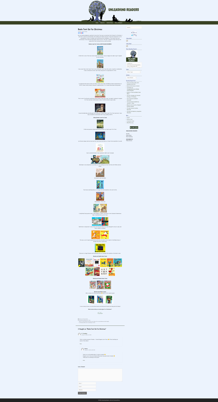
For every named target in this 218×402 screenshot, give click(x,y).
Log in (128, 117)
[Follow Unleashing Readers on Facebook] (134, 33)
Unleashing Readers (123, 9)
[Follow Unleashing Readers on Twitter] (134, 36)
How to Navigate (118, 22)
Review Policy (110, 22)
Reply (81, 343)
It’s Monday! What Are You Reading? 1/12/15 (87, 322)
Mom (82, 320)
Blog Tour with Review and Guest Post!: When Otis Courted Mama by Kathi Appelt (94, 321)
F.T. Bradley (84, 333)
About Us (102, 22)
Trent (89, 320)
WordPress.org (130, 122)
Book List (81, 318)
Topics (127, 69)
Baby (80, 320)
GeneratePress (117, 400)
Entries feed (129, 119)
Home (97, 22)
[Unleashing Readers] (131, 61)
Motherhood (85, 320)
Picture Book (85, 318)
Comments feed (130, 121)
